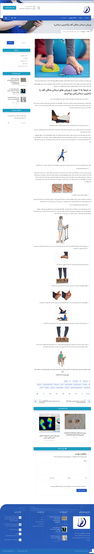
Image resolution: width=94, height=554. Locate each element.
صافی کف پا (67, 387)
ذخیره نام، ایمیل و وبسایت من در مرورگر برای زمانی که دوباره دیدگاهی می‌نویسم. (68, 486)
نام (86, 478)
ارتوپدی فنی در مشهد (68, 384)
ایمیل (68, 478)
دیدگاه (85, 461)
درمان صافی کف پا (87, 387)
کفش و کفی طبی (39, 522)
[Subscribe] (9, 123)
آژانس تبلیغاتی (82, 551)
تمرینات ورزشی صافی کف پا (47, 384)
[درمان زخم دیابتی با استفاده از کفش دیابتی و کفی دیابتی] (23, 91)
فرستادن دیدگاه (82, 490)
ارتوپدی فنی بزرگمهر (77, 384)
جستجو (10, 42)
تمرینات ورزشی (74, 86)
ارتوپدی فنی (85, 384)
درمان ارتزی (64, 86)
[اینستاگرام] (15, 18)
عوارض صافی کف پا (59, 387)
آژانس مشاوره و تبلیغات (38, 526)
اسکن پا (62, 384)
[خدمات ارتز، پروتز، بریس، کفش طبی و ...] (86, 9)
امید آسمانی (85, 381)
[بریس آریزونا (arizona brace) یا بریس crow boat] (23, 99)
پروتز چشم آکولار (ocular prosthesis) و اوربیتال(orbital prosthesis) (13, 81)
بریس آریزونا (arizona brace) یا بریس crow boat (13, 99)
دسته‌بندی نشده (47, 440)
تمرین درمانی (56, 384)
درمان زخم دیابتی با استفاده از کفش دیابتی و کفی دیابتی (13, 91)
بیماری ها (66, 381)
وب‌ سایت (52, 478)
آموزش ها (51, 440)
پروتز (74, 437)
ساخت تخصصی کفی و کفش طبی (76, 387)
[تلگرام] (12, 18)
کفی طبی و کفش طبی (58, 81)
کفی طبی (41, 387)
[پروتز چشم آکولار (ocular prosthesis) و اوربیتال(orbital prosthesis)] (23, 80)
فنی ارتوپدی (52, 387)
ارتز (42, 517)
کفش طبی (47, 387)
